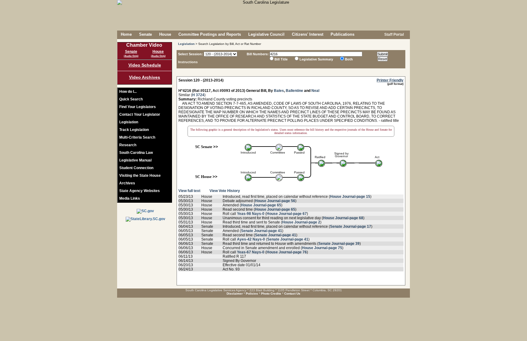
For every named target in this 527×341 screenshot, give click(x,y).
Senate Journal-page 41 (261, 231)
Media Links (129, 198)
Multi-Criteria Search (137, 137)
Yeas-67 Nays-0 (250, 252)
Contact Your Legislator (139, 114)
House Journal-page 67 (287, 214)
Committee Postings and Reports (209, 34)
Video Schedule (144, 65)
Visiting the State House (140, 175)
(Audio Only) (131, 56)
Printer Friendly (390, 80)
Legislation (128, 122)
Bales (279, 91)
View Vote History (225, 191)
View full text (189, 191)
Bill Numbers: (258, 54)
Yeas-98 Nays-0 (250, 214)
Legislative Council (266, 34)
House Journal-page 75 (322, 248)
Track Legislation (134, 130)
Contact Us (292, 293)
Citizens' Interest (307, 34)
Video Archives (144, 77)
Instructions (188, 62)
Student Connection (136, 168)
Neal (315, 91)
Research (127, 145)
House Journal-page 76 (287, 252)
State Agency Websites (139, 191)
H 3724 (198, 95)
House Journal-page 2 (301, 222)
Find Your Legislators (137, 107)
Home (126, 34)
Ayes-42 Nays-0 (251, 239)
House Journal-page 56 (275, 201)
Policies (252, 293)
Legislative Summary (316, 59)
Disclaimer (235, 293)
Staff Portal (393, 34)
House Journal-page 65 (261, 205)
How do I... (128, 91)
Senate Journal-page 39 (339, 243)
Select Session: (190, 54)
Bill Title (281, 59)
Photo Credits (271, 293)
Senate (145, 34)
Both (349, 59)
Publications (342, 34)
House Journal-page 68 (343, 218)
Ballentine (294, 91)
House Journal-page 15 (350, 196)
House (165, 34)
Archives (127, 183)
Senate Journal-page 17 (350, 226)
